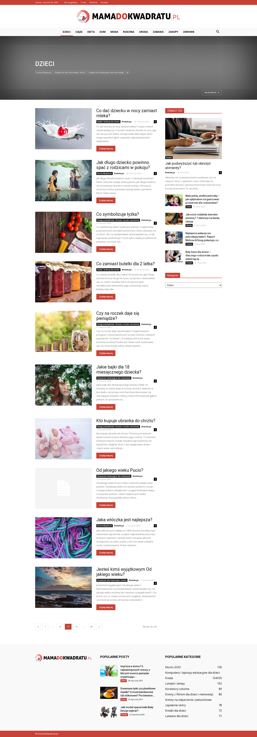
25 (91, 626)
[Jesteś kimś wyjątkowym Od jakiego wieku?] (63, 587)
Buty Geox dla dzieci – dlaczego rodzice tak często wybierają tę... (201, 255)
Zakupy (173, 31)
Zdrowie (188, 31)
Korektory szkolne (177, 689)
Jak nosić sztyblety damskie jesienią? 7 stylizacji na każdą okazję (202, 218)
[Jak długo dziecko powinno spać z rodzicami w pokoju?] (63, 180)
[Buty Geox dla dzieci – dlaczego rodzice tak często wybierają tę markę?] (174, 256)
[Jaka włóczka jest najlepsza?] (63, 537)
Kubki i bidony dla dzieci (108, 121)
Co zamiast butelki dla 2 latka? (125, 263)
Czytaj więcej (106, 148)
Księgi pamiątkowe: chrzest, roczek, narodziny (118, 220)
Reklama (93, 2)
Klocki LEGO (173, 667)
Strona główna (70, 2)
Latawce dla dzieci (176, 716)
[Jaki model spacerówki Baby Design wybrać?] (109, 712)
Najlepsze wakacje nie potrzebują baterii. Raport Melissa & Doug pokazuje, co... (202, 237)
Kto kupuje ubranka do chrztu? (125, 420)
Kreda (169, 678)
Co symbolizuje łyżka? (117, 214)
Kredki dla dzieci (175, 711)
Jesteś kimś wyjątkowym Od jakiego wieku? (124, 572)
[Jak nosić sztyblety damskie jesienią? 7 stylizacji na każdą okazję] (174, 219)
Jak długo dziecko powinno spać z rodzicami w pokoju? (123, 165)
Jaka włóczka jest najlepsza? (124, 519)
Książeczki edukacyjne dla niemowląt (106, 72)
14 (76, 626)
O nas (83, 2)
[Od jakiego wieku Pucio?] (63, 488)
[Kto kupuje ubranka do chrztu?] (63, 438)
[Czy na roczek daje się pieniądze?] (63, 331)
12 (60, 626)
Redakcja (127, 121)
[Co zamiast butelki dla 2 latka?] (63, 281)
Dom (103, 31)
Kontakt (104, 2)
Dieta (91, 31)
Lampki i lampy (175, 683)
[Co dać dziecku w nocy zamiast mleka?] (63, 128)
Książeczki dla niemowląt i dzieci (70, 72)
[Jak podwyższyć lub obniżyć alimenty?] (193, 138)
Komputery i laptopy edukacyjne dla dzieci (192, 673)
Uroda (143, 31)
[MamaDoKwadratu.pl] (128, 16)
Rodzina (128, 31)
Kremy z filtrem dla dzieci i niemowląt (189, 694)
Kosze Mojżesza (104, 173)
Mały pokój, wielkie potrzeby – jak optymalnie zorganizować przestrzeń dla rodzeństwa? (202, 199)
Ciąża (79, 31)
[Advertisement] (47, 93)
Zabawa (158, 31)
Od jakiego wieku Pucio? (119, 470)
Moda (114, 31)
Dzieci (66, 31)
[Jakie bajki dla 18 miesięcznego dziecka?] (63, 385)
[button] (217, 32)
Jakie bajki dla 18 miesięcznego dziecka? (118, 369)
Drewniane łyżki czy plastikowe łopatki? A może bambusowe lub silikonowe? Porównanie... (137, 692)
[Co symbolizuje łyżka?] (63, 232)
